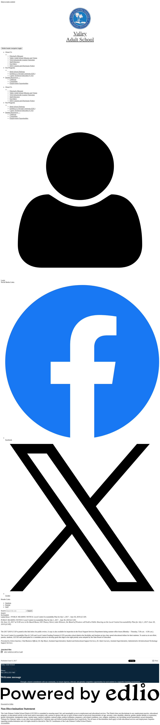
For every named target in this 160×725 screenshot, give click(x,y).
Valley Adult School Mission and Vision (23, 58)
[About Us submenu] (6, 54)
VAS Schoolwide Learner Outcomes (22, 60)
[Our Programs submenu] (6, 70)
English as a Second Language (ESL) (22, 74)
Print (156, 661)
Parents (7, 605)
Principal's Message (16, 56)
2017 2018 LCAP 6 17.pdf (13, 652)
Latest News (5, 617)
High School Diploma (17, 72)
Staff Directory (15, 62)
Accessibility (5, 723)
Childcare (13, 79)
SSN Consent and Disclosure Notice (22, 66)
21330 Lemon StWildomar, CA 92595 (8, 668)
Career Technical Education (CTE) (22, 76)
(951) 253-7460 (11, 670)
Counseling (13, 81)
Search (3, 611)
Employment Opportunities (19, 83)
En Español (5, 615)
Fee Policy (13, 64)
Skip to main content (8, 2)
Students (8, 603)
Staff (6, 607)
